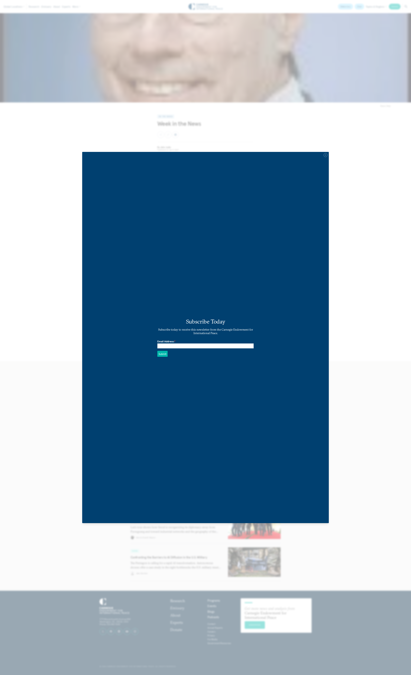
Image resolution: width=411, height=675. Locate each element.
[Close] (326, 155)
